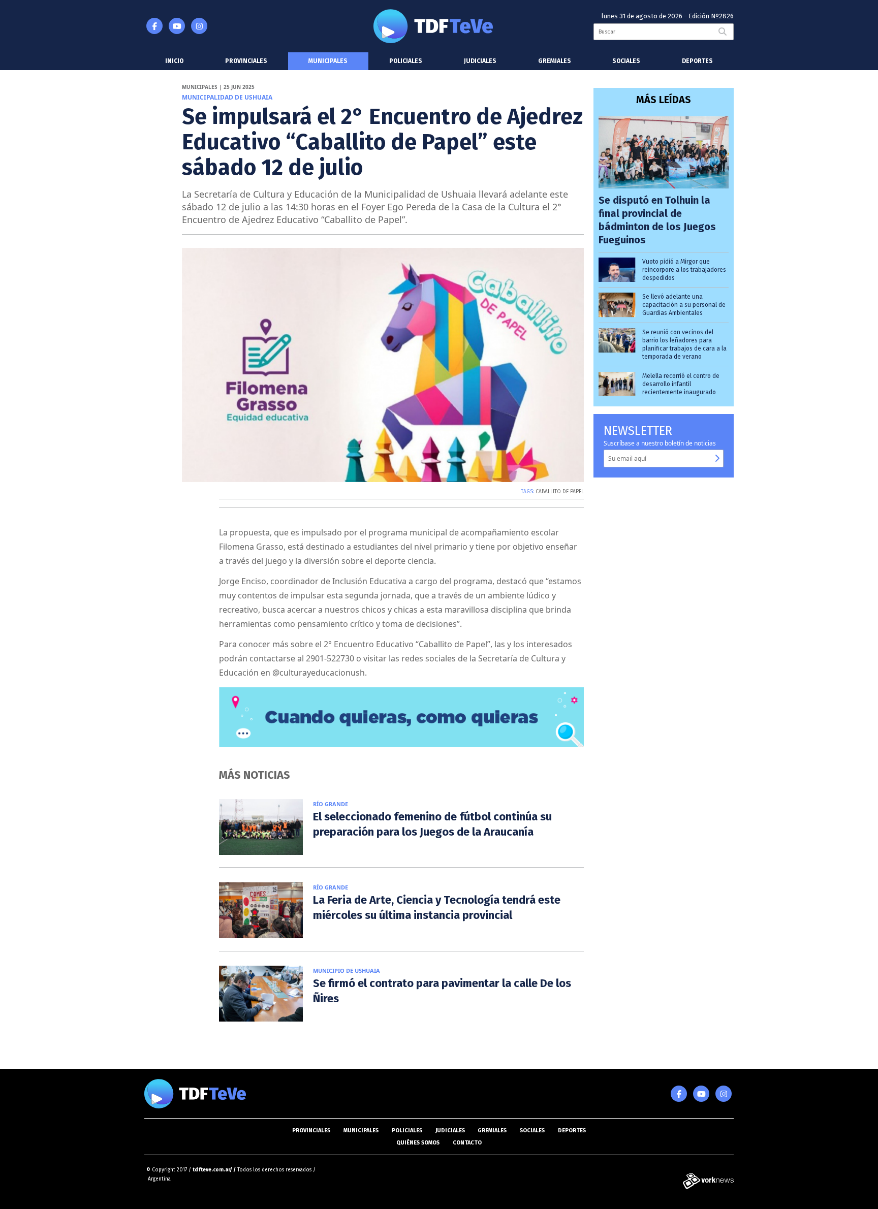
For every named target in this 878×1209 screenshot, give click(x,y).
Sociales (626, 61)
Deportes (697, 61)
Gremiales (554, 61)
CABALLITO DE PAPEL (560, 492)
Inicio (174, 61)
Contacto (467, 1142)
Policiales (405, 61)
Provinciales (246, 61)
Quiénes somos (418, 1142)
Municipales (328, 61)
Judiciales (480, 61)
